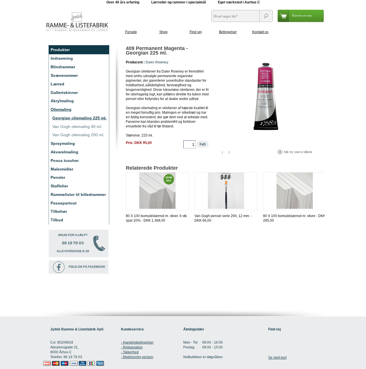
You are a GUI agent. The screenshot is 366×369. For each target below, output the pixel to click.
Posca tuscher (65, 160)
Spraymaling (63, 143)
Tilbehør (59, 211)
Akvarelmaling (64, 152)
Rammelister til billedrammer (78, 194)
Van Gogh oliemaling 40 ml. (77, 126)
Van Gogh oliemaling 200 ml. (78, 135)
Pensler (58, 177)
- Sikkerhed (130, 352)
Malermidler (62, 169)
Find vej (196, 32)
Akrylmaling (62, 101)
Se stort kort (277, 358)
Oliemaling (61, 109)
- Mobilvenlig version (137, 357)
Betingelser (228, 32)
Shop (163, 32)
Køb (203, 144)
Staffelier (59, 186)
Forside (131, 32)
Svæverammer (64, 75)
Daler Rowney (157, 62)
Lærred (57, 84)
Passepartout (64, 203)
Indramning (62, 58)
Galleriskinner (64, 92)
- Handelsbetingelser (137, 342)
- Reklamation (132, 347)
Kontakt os (260, 32)
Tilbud (57, 220)
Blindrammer (63, 67)
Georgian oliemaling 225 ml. (79, 118)
